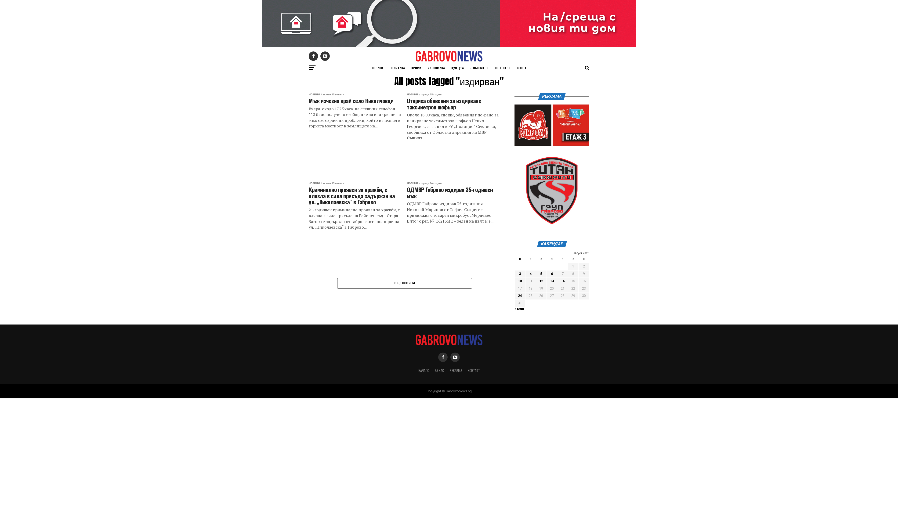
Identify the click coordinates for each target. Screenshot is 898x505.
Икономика (436, 67)
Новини (377, 67)
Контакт (474, 370)
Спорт (521, 67)
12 (541, 281)
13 (552, 281)
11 (530, 281)
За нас (439, 370)
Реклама (456, 370)
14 (563, 281)
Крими (416, 67)
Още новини (404, 283)
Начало (423, 370)
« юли (519, 309)
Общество (502, 67)
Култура (457, 67)
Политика (397, 67)
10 (520, 281)
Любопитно (479, 67)
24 (520, 296)
